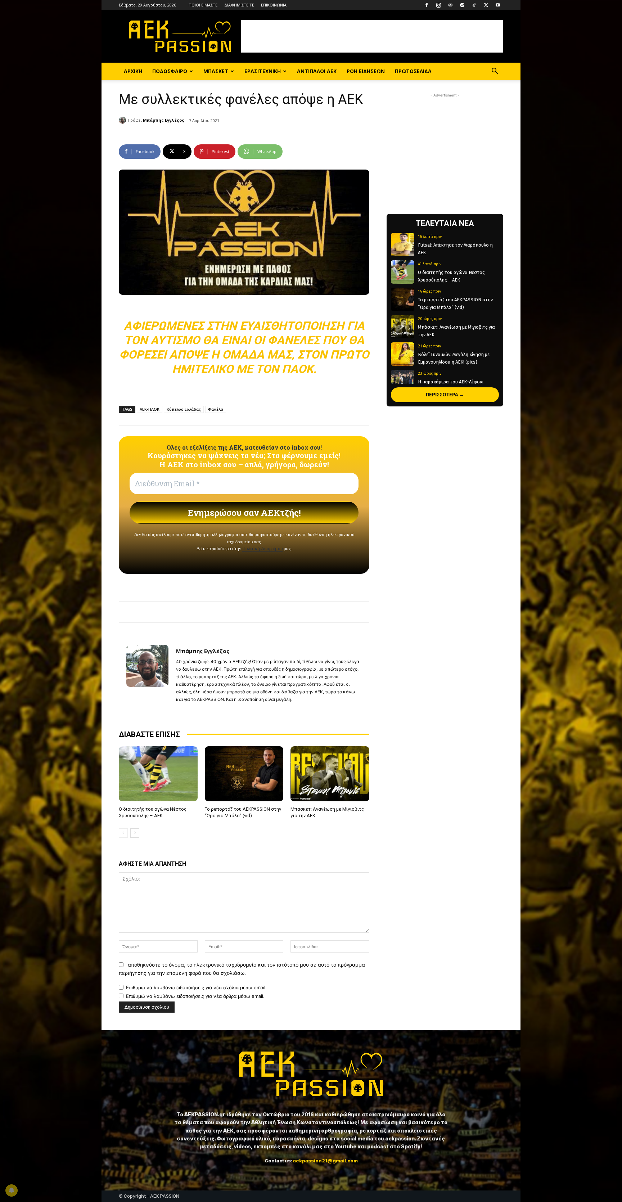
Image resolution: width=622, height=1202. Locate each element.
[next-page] (134, 833)
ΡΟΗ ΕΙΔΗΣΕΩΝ (366, 71)
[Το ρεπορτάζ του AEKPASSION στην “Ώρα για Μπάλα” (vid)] (244, 773)
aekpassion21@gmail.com (325, 1160)
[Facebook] (426, 5)
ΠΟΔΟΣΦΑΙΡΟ (169, 71)
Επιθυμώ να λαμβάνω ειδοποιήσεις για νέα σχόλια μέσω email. (196, 987)
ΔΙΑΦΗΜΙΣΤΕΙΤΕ (239, 5)
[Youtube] (497, 5)
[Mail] (450, 5)
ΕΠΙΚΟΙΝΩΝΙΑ (274, 5)
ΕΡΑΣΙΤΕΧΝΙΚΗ (262, 71)
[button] (494, 71)
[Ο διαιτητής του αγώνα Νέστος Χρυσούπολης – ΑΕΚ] (158, 773)
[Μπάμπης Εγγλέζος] (123, 120)
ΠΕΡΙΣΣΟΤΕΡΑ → (445, 395)
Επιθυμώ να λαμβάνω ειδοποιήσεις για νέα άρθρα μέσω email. (195, 996)
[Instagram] (438, 5)
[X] (486, 5)
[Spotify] (462, 5)
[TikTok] (474, 5)
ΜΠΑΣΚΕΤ (215, 71)
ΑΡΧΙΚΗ (133, 71)
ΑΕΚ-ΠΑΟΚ (149, 409)
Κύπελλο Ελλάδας (184, 409)
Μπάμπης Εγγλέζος (163, 120)
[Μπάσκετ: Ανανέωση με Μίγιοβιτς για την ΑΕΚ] (329, 773)
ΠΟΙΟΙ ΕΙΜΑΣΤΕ (203, 5)
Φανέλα (215, 409)
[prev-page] (123, 833)
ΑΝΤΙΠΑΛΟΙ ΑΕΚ (317, 71)
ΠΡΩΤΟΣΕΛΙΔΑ (413, 71)
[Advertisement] (372, 36)
